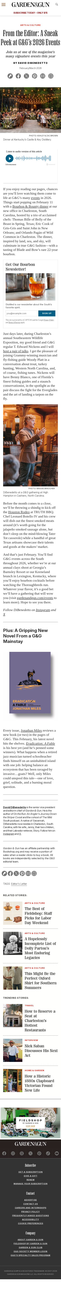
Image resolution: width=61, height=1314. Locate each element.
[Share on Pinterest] (34, 76)
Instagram (8, 833)
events (35, 198)
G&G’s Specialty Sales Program (30, 1255)
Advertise (30, 1200)
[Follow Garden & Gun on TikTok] (48, 1153)
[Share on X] (26, 76)
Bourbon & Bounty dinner (30, 206)
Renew (31, 1180)
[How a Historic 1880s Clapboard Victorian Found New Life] (12, 1091)
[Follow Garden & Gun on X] (30, 1153)
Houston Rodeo (19, 512)
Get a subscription (30, 1172)
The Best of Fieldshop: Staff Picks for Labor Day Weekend (38, 915)
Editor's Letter (19, 883)
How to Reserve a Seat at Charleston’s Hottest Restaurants (40, 1020)
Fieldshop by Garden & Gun (30, 1243)
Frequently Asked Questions (30, 1215)
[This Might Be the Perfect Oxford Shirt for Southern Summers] (12, 988)
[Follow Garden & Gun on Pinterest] (39, 1153)
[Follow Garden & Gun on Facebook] (4, 1153)
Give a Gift (30, 1176)
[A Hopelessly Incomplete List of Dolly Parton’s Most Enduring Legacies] (12, 954)
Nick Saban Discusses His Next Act (41, 1051)
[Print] (50, 76)
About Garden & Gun (30, 1239)
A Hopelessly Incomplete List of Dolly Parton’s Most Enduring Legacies (40, 948)
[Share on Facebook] (18, 76)
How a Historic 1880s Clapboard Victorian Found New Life (39, 1083)
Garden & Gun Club (30, 1247)
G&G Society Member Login (30, 1251)
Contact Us (30, 1204)
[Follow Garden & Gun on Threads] (22, 1153)
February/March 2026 (31, 68)
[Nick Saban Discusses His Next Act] (12, 1061)
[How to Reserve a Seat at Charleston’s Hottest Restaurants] (12, 1026)
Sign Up (46, 313)
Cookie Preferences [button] (30, 1223)
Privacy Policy (49, 320)
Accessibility (30, 1219)
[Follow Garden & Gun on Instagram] (13, 1153)
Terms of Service (14, 322)
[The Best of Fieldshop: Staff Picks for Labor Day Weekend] (12, 923)
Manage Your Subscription (31, 1183)
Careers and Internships (30, 1208)
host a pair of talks (15, 351)
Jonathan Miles (31, 730)
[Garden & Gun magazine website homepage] (30, 4)
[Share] (10, 76)
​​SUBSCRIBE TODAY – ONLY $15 (30, 12)
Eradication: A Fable (40, 743)
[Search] (56, 4)
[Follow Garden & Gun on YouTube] (57, 1153)
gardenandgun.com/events (35, 598)
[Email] (42, 76)
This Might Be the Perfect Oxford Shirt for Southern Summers (40, 980)
